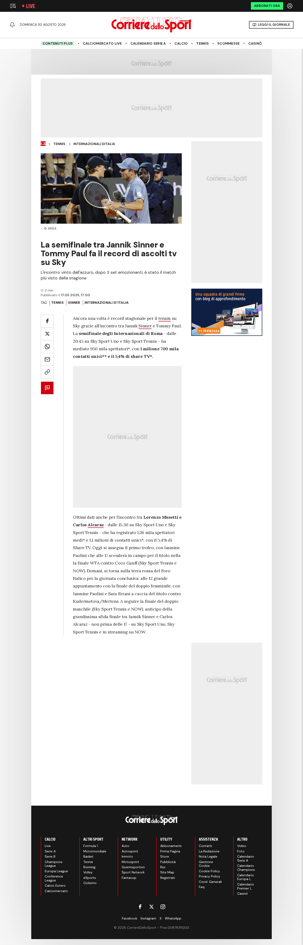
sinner (74, 302)
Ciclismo (90, 883)
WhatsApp (173, 918)
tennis (164, 318)
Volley (88, 872)
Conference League (54, 878)
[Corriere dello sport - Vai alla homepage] (151, 24)
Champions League (53, 864)
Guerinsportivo (133, 867)
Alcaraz (95, 524)
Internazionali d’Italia (107, 302)
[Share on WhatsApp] (47, 346)
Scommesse (228, 44)
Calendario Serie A (148, 44)
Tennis (202, 44)
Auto (125, 846)
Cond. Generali (210, 882)
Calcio (181, 44)
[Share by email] (47, 359)
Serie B (50, 856)
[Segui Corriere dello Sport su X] (151, 907)
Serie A (50, 851)
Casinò (255, 44)
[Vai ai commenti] (47, 388)
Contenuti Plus (58, 43)
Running (89, 867)
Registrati (167, 878)
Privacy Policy (209, 876)
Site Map (167, 872)
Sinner (145, 326)
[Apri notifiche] (12, 25)
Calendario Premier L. (245, 886)
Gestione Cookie (206, 864)
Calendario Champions (246, 868)
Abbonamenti (171, 846)
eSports (89, 878)
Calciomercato (56, 891)
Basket (88, 856)
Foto (241, 851)
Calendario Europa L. (245, 877)
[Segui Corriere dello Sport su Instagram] (163, 907)
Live (30, 6)
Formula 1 (90, 846)
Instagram (148, 918)
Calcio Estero (55, 885)
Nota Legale (208, 856)
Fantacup (129, 878)
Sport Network (133, 872)
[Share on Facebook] (47, 321)
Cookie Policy (209, 871)
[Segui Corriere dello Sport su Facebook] (140, 907)
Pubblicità (168, 862)
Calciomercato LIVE (102, 44)
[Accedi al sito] (290, 6)
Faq (202, 887)
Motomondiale (94, 851)
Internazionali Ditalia (94, 144)
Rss (162, 867)
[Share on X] (47, 334)
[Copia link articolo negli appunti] (47, 372)
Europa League (56, 871)
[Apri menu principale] (12, 6)
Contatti (205, 846)
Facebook (129, 918)
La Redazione (209, 851)
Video (241, 846)
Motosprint (130, 862)
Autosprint (130, 851)
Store (164, 856)
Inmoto (127, 856)
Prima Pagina (170, 851)
